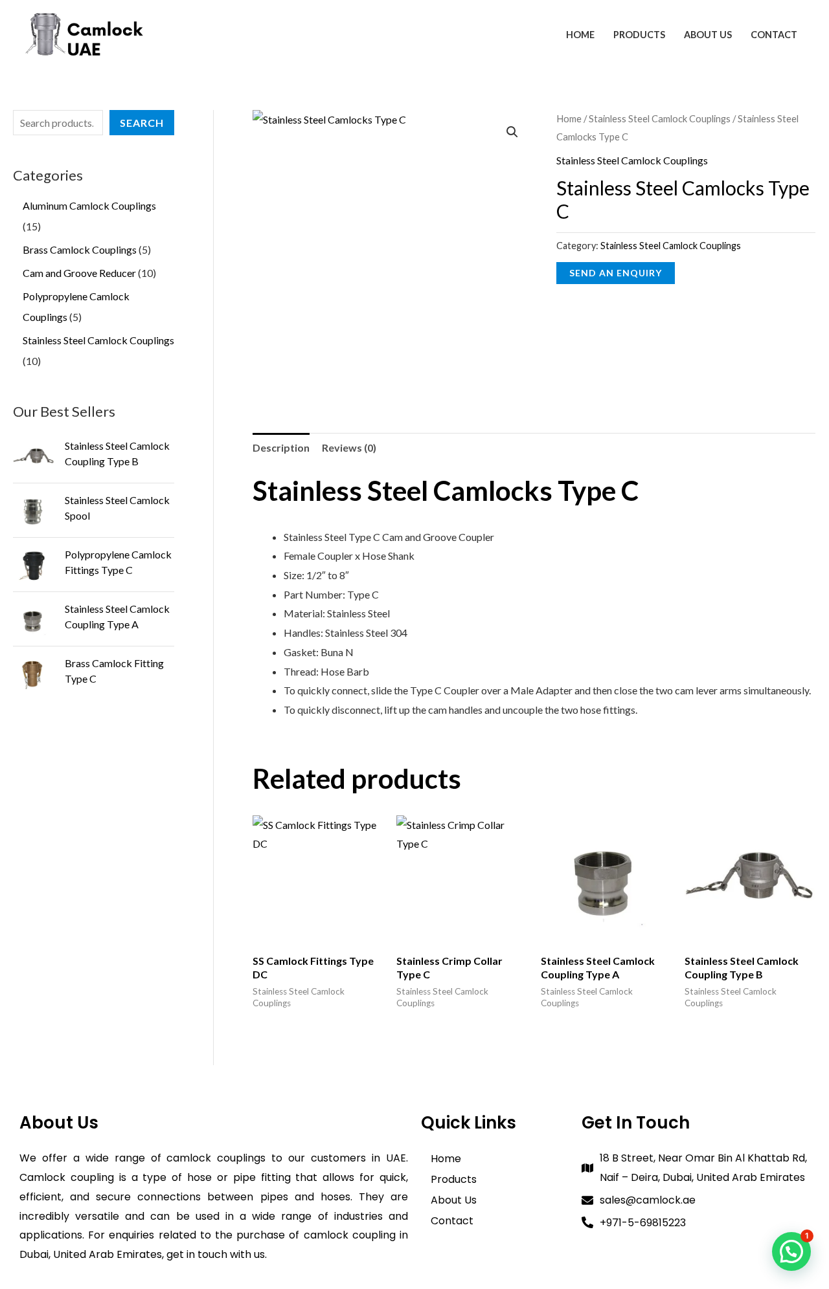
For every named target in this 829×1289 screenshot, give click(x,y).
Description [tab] (281, 447)
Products (639, 34)
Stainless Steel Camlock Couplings (660, 118)
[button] (512, 132)
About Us (708, 34)
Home (580, 34)
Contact (774, 34)
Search (142, 122)
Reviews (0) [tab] (349, 447)
